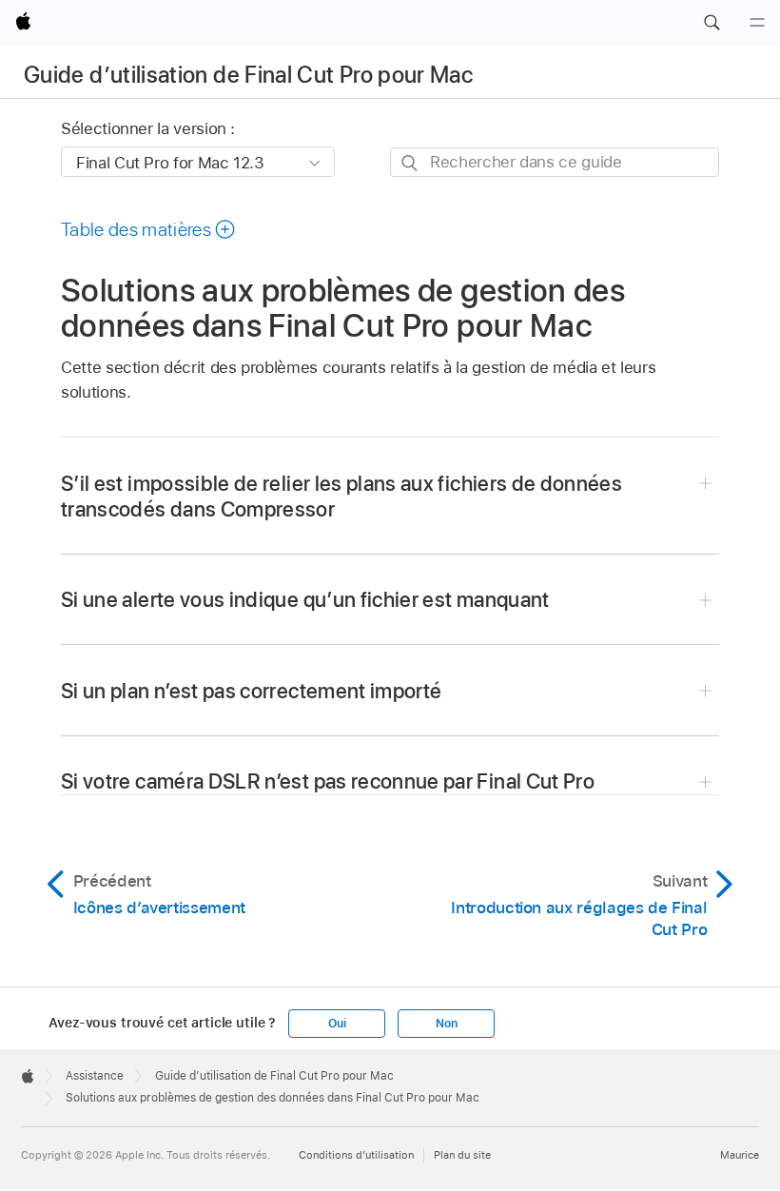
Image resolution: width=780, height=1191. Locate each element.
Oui (336, 1023)
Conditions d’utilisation (356, 1155)
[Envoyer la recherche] (410, 163)
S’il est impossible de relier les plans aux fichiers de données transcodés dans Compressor (341, 496)
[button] (711, 23)
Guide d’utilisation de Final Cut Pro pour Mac (248, 74)
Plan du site (462, 1155)
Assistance (95, 1076)
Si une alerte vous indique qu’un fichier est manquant (305, 599)
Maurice (739, 1155)
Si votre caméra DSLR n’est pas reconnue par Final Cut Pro (328, 781)
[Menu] (757, 23)
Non (446, 1023)
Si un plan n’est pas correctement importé (251, 690)
